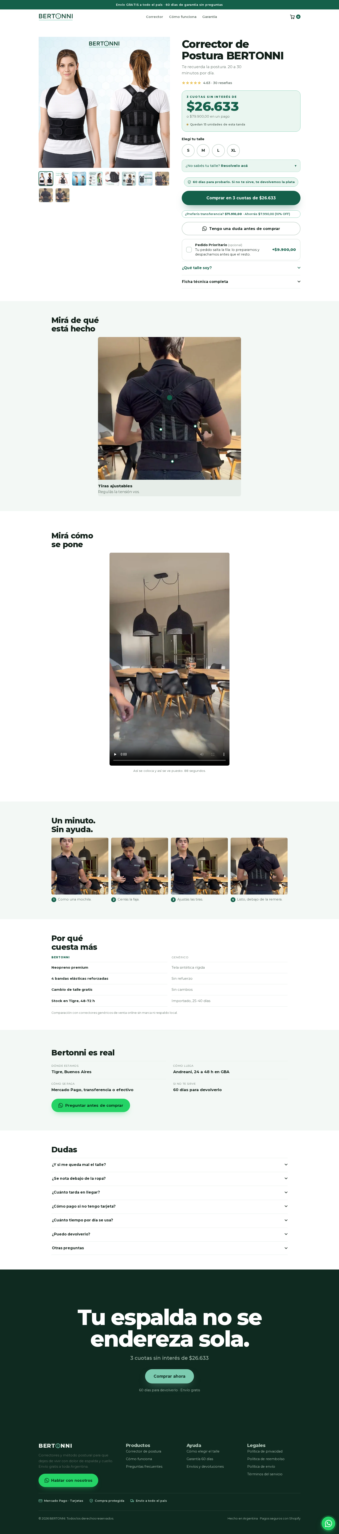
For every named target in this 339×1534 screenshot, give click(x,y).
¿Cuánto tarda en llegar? (76, 1192)
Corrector (154, 17)
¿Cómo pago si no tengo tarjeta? (84, 1206)
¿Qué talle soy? (197, 268)
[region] (104, 102)
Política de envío (261, 1466)
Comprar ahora (169, 1376)
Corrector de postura (143, 1451)
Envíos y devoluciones (205, 1466)
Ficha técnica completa (205, 281)
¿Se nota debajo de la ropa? (79, 1178)
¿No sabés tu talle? (241, 165)
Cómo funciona (182, 17)
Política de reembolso (266, 1459)
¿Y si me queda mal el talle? (79, 1164)
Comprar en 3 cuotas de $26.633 (241, 197)
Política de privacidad (264, 1451)
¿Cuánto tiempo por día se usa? (82, 1220)
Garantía (209, 17)
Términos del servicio (264, 1474)
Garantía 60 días (200, 1459)
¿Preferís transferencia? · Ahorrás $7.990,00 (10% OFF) (237, 214)
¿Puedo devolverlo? (71, 1234)
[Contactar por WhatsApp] (328, 1523)
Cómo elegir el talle (203, 1451)
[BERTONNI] (56, 17)
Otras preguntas (68, 1248)
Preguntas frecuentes (144, 1466)
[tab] (46, 178)
